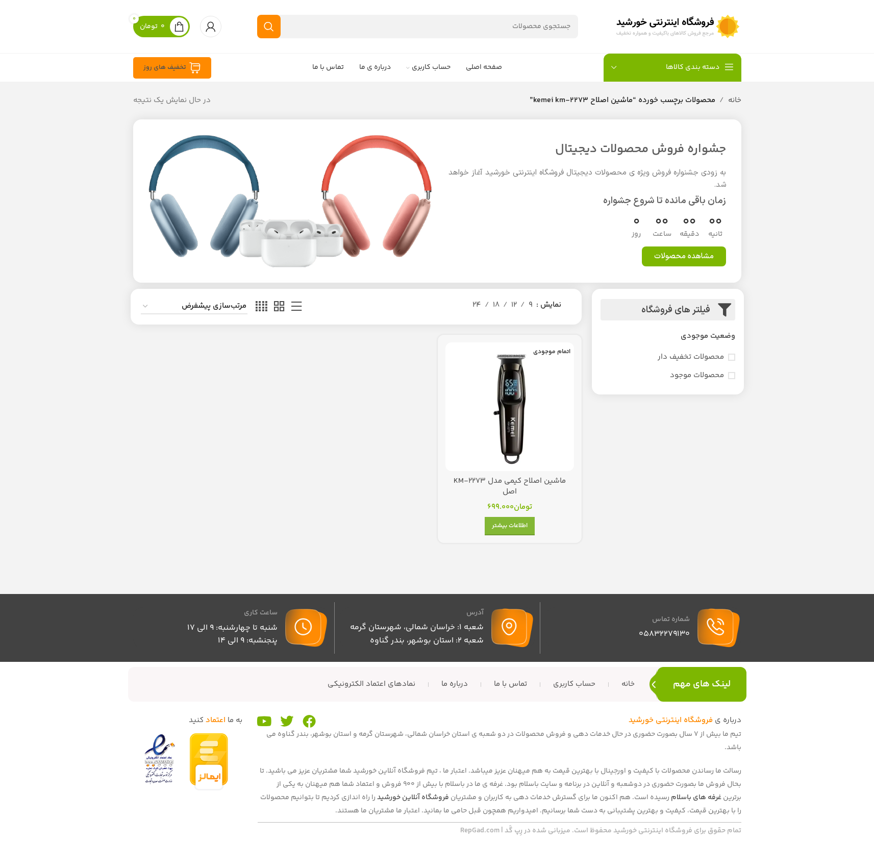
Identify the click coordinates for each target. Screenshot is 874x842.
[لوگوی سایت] (677, 26)
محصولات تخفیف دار (691, 357)
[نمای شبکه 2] (279, 307)
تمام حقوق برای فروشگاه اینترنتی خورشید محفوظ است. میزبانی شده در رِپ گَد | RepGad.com (600, 830)
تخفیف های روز (164, 67)
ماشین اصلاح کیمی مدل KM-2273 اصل (510, 486)
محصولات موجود (697, 375)
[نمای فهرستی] (296, 307)
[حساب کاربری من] (211, 26)
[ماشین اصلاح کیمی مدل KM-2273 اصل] (509, 406)
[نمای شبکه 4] (261, 307)
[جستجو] (269, 26)
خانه (734, 100)
